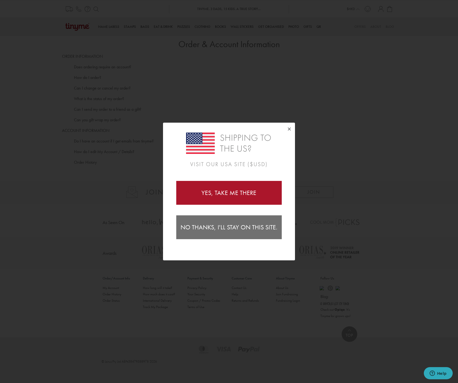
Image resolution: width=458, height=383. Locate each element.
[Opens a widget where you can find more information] (438, 373)
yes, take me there (228, 193)
